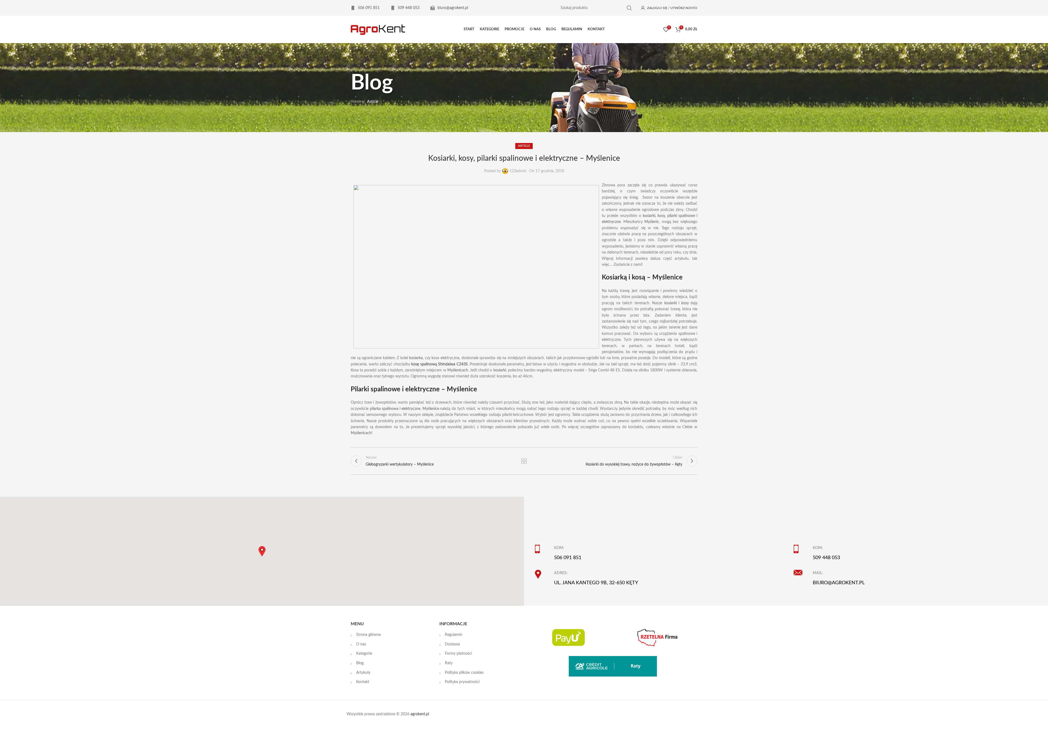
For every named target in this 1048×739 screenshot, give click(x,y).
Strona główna (368, 635)
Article (372, 102)
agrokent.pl (419, 714)
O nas (361, 644)
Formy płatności (458, 653)
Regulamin (453, 635)
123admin (518, 171)
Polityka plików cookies (464, 673)
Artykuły (363, 673)
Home (356, 102)
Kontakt (362, 682)
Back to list (524, 460)
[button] (262, 551)
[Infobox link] (365, 7)
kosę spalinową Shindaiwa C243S (439, 364)
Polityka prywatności (462, 682)
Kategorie (364, 653)
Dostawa (452, 644)
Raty (448, 663)
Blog (360, 663)
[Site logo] (378, 29)
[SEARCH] (629, 8)
